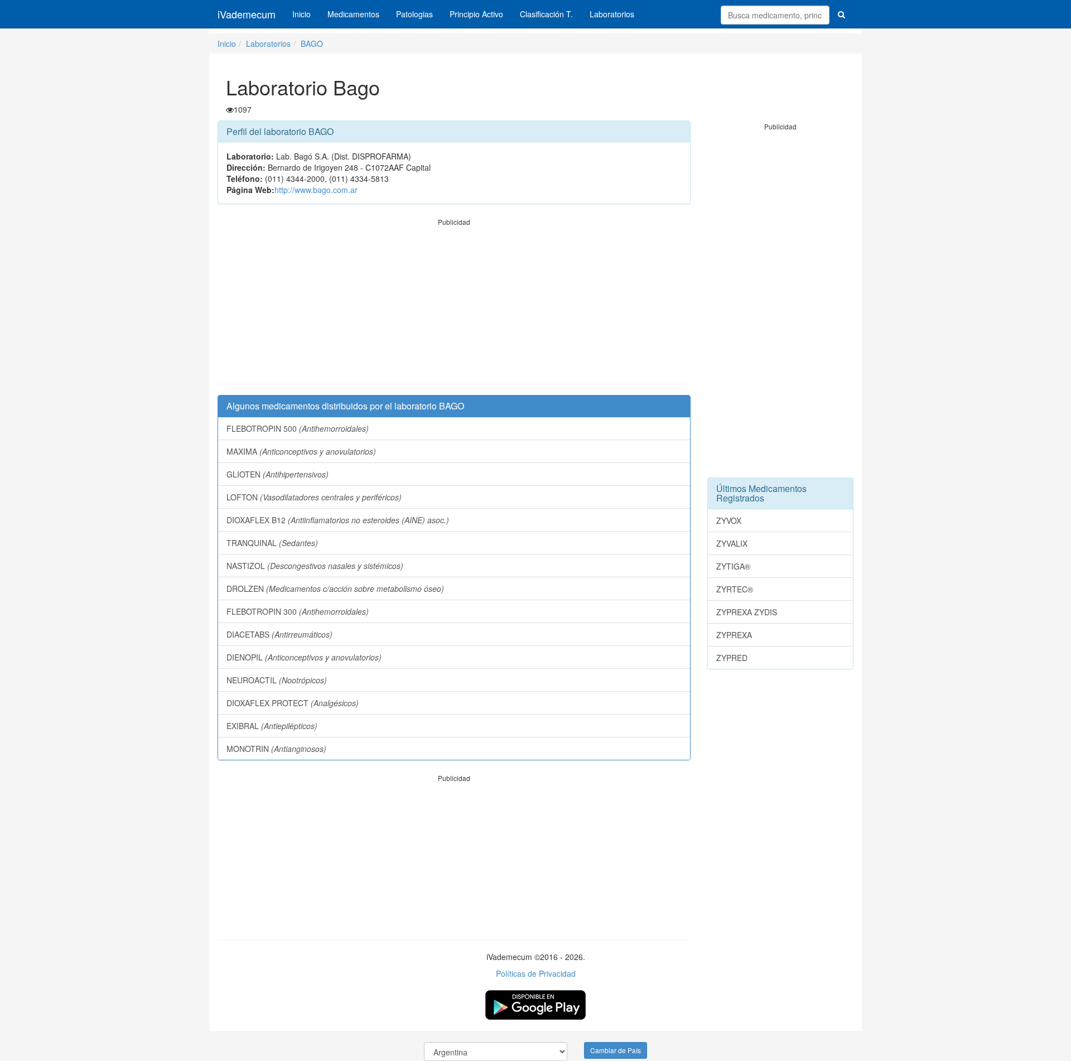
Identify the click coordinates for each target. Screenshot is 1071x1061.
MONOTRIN (276, 748)
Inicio (301, 14)
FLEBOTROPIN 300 (297, 611)
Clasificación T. (546, 14)
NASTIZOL (314, 565)
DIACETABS (279, 634)
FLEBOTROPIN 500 (297, 428)
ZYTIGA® (733, 566)
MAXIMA (301, 451)
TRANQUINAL (272, 542)
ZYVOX (728, 520)
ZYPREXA (734, 634)
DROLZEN (335, 588)
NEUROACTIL (276, 680)
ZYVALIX (731, 543)
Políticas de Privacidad (536, 973)
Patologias (414, 14)
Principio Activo (476, 14)
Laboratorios (612, 14)
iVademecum (247, 14)
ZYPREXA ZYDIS (746, 612)
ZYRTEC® (734, 589)
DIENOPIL (304, 657)
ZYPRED (731, 657)
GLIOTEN (277, 474)
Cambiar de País (615, 1050)
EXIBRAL (271, 725)
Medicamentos (353, 14)
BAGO (312, 43)
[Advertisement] (454, 305)
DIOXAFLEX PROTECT (292, 702)
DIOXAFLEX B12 (337, 519)
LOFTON (314, 497)
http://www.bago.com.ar (316, 189)
